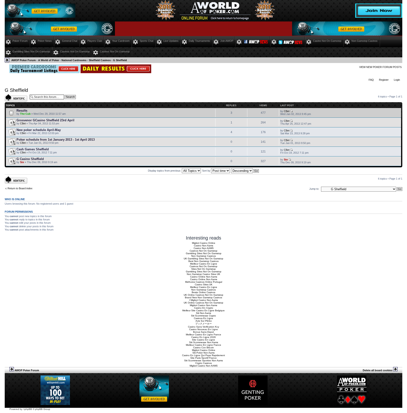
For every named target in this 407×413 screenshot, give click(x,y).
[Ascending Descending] (245, 170)
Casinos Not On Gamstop (75, 51)
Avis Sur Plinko (203, 321)
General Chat (69, 40)
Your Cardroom (121, 40)
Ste (22, 162)
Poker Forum (20, 40)
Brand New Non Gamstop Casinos (203, 297)
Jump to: (314, 188)
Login (397, 79)
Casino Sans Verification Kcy (203, 326)
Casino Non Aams (203, 245)
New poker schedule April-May (38, 130)
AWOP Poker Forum (23, 60)
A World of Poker (48, 60)
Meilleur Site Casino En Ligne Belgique (203, 310)
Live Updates (171, 40)
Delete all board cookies (377, 370)
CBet (286, 111)
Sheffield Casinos (100, 60)
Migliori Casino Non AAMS (204, 365)
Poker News (45, 40)
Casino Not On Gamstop (327, 40)
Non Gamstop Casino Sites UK (203, 274)
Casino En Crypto (203, 308)
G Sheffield (120, 60)
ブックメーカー (203, 323)
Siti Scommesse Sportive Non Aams (203, 360)
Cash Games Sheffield (32, 149)
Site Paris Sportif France (203, 358)
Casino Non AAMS (204, 248)
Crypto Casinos (203, 363)
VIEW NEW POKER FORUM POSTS (380, 67)
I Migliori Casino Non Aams (203, 300)
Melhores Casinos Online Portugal (203, 282)
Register (384, 79)
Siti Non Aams (203, 313)
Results (21, 110)
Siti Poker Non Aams (203, 352)
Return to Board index (20, 188)
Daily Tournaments (199, 40)
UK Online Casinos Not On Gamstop (203, 295)
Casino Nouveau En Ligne (203, 329)
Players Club (94, 40)
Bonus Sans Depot (203, 332)
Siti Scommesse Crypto (203, 315)
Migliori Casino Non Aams (203, 305)
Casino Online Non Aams (203, 276)
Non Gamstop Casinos (364, 40)
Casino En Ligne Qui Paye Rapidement (203, 355)
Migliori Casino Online (203, 243)
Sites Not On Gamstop (203, 269)
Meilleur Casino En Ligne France (203, 334)
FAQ (371, 79)
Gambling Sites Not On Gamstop (31, 51)
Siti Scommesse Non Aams (203, 342)
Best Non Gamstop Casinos (203, 261)
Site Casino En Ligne (203, 339)
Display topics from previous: (165, 170)
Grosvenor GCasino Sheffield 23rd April (45, 120)
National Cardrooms (73, 60)
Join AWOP (226, 40)
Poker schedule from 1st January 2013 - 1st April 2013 (55, 139)
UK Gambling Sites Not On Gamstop (203, 258)
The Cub (25, 113)
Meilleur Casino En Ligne (203, 263)
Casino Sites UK (203, 284)
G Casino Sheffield (30, 159)
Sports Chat (146, 40)
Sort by (206, 170)
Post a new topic (14, 95)
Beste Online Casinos (203, 292)
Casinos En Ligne (203, 318)
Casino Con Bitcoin (203, 347)
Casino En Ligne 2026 (203, 337)
